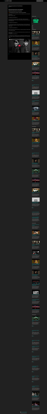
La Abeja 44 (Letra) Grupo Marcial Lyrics (35, 75)
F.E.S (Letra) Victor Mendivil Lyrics (35, 254)
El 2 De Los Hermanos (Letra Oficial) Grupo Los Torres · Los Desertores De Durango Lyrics (36, 46)
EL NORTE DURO (8, 0)
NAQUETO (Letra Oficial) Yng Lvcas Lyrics (35, 294)
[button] (8, 7)
